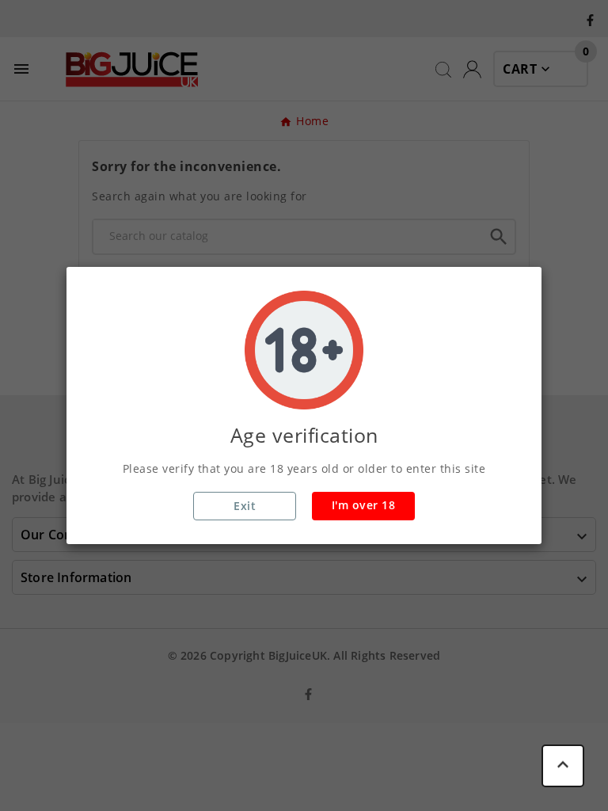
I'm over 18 (364, 504)
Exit (245, 505)
